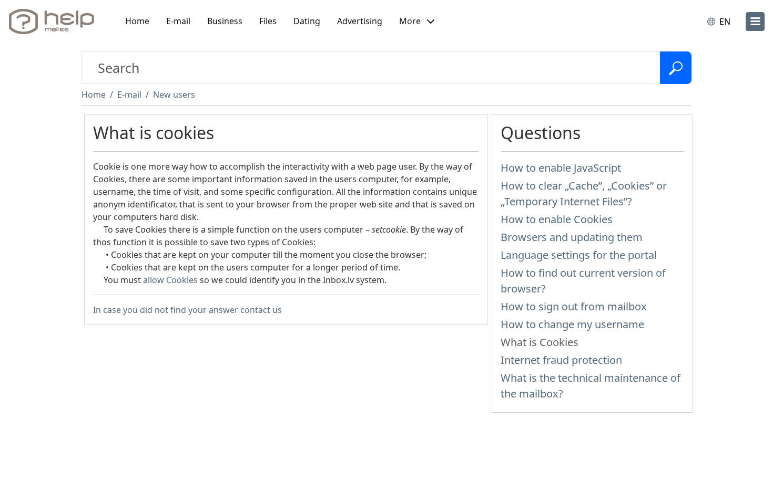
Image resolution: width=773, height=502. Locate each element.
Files (268, 21)
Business (224, 21)
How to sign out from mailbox (574, 306)
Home (137, 21)
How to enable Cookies (557, 219)
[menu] (755, 21)
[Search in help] (675, 67)
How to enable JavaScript (561, 168)
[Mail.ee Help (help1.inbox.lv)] (55, 21)
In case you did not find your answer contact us (187, 310)
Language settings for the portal (579, 255)
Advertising (359, 21)
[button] (417, 21)
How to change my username (572, 324)
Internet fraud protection (561, 360)
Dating (306, 21)
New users (174, 94)
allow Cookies (170, 280)
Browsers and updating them (572, 237)
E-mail (178, 21)
